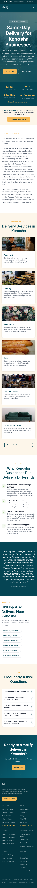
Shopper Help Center (27, 846)
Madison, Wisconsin (11, 650)
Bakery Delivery (7, 819)
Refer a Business (7, 858)
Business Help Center (27, 871)
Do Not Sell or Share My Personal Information (21, 882)
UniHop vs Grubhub (8, 844)
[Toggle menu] (33, 8)
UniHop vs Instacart (8, 840)
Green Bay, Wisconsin (11, 635)
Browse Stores (24, 840)
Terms (31, 879)
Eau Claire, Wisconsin (11, 630)
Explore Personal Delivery (19, 119)
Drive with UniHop (7, 855)
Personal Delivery (19, 1)
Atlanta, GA (23, 822)
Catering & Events (7, 812)
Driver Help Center (8, 861)
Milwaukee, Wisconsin (12, 655)
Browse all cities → (26, 825)
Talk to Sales (9, 71)
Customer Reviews (26, 843)
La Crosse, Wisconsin (11, 645)
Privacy (26, 879)
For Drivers (30, 1)
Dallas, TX (23, 819)
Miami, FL (23, 816)
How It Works (24, 858)
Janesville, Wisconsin (11, 640)
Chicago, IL (23, 812)
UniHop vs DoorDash (8, 834)
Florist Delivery (6, 816)
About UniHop (24, 855)
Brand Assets (24, 864)
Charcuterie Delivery (8, 822)
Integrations (23, 861)
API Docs (23, 867)
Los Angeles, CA (25, 809)
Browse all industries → (9, 825)
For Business (8, 1)
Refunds (4, 882)
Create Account (26, 71)
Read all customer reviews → (18, 102)
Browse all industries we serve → (18, 445)
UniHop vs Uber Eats (8, 837)
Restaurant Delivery (8, 809)
